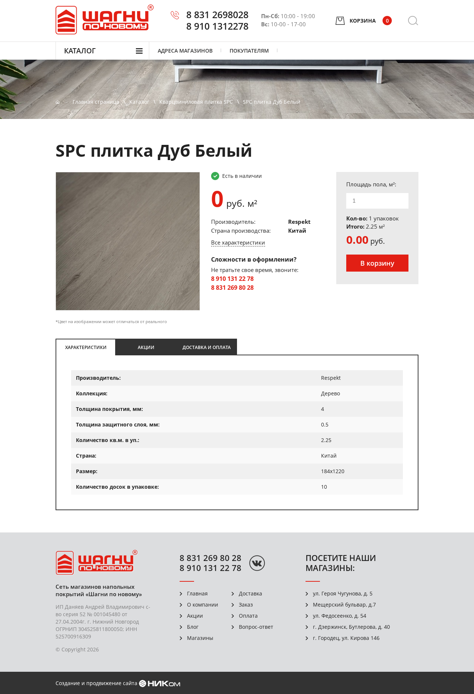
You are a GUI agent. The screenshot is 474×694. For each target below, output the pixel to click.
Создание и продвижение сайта (96, 683)
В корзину (377, 263)
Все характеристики (238, 242)
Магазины (200, 637)
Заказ (246, 604)
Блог (192, 626)
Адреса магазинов (185, 50)
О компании (202, 604)
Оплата (248, 615)
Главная (197, 593)
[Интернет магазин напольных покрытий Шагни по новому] (105, 19)
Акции (195, 615)
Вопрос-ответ (256, 626)
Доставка (250, 593)
